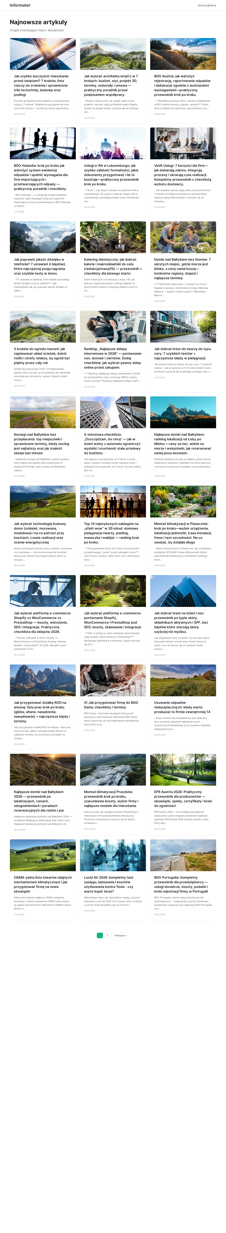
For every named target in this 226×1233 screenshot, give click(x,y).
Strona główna (207, 5)
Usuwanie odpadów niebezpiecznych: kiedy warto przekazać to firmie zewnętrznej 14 (182, 707)
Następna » (120, 935)
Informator (20, 5)
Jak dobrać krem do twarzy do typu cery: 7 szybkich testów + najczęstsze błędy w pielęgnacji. (182, 353)
